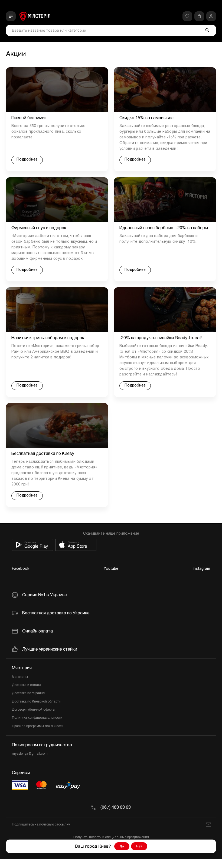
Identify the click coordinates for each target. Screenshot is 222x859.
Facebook (20, 569)
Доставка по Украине (28, 693)
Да (122, 846)
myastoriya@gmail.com (30, 753)
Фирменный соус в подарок (38, 228)
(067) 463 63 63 (115, 807)
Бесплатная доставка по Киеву (42, 454)
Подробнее (27, 159)
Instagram (201, 569)
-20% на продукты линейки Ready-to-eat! (161, 338)
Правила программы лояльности (37, 726)
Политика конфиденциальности (37, 718)
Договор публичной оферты (33, 709)
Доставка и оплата (26, 685)
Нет (139, 846)
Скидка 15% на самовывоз (146, 118)
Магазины (20, 677)
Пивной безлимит (29, 118)
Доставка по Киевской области (36, 701)
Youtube (111, 569)
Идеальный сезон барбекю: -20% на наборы (163, 228)
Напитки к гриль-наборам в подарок (47, 338)
